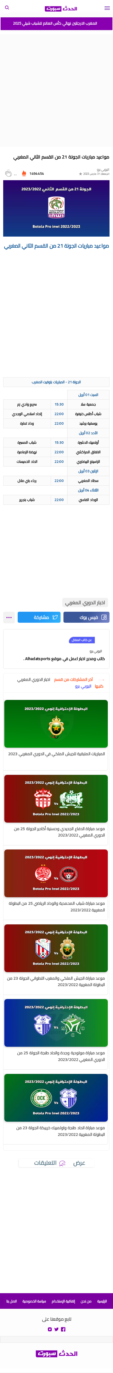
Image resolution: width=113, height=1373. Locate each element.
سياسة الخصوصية (34, 1301)
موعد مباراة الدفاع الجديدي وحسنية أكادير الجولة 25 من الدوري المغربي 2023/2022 (59, 832)
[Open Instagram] (50, 1329)
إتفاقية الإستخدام (63, 1301)
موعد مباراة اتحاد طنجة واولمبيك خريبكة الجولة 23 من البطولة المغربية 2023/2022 (60, 1131)
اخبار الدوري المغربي (85, 602)
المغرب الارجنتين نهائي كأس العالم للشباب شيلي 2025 (55, 23)
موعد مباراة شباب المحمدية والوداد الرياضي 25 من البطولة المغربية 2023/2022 (57, 906)
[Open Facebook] (63, 1329)
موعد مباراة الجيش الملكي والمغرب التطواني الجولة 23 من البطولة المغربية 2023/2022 (56, 981)
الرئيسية (102, 1301)
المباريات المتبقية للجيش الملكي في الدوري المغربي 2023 (56, 754)
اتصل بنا (11, 1301)
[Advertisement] (56, 90)
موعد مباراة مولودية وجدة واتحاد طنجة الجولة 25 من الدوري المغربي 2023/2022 (61, 1056)
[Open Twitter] (56, 1329)
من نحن (86, 1301)
